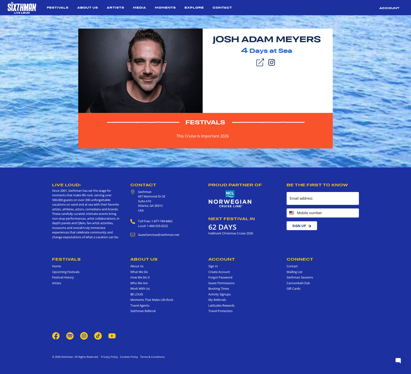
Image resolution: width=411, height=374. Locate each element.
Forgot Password (220, 277)
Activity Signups (219, 294)
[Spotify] (70, 335)
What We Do (139, 272)
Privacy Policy (109, 357)
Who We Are (139, 283)
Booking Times (218, 288)
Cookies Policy (128, 357)
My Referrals (217, 300)
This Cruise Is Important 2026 (202, 136)
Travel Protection (220, 311)
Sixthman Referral (143, 311)
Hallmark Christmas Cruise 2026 (230, 233)
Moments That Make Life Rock (151, 300)
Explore (194, 7)
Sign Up (299, 225)
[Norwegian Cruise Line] (230, 199)
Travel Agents (139, 305)
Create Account (219, 272)
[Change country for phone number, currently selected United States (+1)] (291, 213)
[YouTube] (112, 335)
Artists (115, 7)
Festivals (57, 7)
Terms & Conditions (152, 357)
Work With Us (140, 288)
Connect (300, 259)
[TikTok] (98, 335)
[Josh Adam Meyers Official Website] (140, 70)
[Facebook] (56, 335)
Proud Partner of (235, 184)
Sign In (213, 266)
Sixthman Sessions (300, 277)
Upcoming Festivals (65, 272)
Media (139, 7)
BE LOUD (136, 294)
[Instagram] (271, 62)
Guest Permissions (221, 283)
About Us (87, 7)
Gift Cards (293, 288)
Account (389, 8)
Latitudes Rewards (221, 305)
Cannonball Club (298, 283)
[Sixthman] (22, 8)
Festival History (63, 277)
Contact (222, 7)
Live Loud (66, 184)
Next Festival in (231, 218)
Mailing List (295, 272)
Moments (165, 7)
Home (56, 266)
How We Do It (140, 277)
